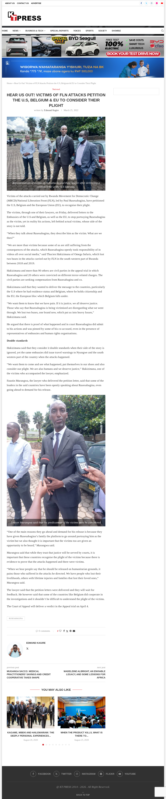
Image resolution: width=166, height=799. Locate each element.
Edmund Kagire (51, 110)
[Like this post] (60, 631)
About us (10, 3)
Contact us (23, 3)
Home (5, 31)
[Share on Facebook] (64, 631)
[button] (11, 721)
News (15, 31)
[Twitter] (146, 3)
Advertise (36, 3)
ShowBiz (116, 31)
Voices (77, 31)
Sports (90, 31)
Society (102, 31)
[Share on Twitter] (67, 631)
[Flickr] (157, 3)
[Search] (162, 31)
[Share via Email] (74, 631)
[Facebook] (141, 3)
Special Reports (59, 31)
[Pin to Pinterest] (70, 631)
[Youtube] (162, 3)
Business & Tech (34, 31)
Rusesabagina (16, 618)
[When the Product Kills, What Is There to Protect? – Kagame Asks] (81, 712)
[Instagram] (151, 3)
